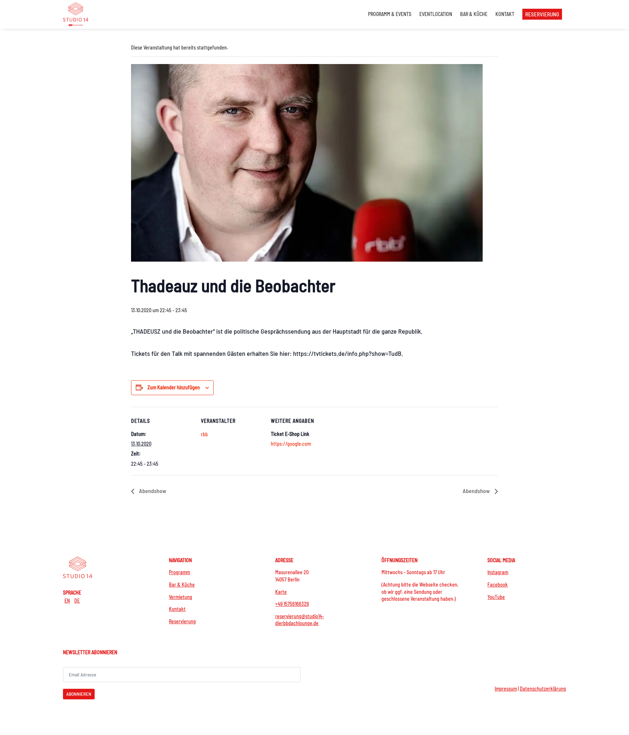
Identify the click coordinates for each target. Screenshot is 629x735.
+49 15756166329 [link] (292, 604)
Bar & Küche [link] (182, 584)
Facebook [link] (497, 584)
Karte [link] (281, 592)
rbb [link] (204, 434)
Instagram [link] (497, 572)
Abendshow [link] (152, 490)
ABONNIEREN (78, 694)
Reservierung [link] (182, 621)
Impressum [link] (506, 689)
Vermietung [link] (180, 597)
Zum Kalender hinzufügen (173, 387)
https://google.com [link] (291, 444)
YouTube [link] (496, 597)
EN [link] (67, 600)
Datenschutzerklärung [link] (543, 689)
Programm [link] (179, 572)
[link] (75, 14)
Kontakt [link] (177, 609)
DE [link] (77, 600)
